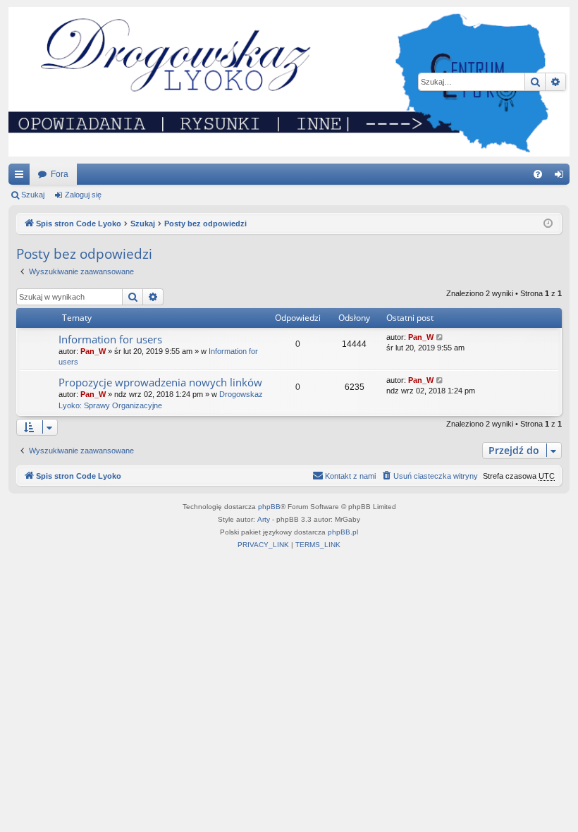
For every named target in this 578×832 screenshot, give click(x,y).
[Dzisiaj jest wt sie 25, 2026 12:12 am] (548, 224)
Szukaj (32, 194)
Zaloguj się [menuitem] (562, 177)
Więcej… (22, 177)
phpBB (269, 506)
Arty (263, 519)
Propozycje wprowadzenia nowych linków (160, 382)
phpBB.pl (343, 532)
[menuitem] (537, 174)
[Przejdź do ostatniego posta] (440, 337)
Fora (59, 174)
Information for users (110, 339)
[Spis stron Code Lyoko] (289, 82)
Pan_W (93, 351)
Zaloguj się (83, 194)
